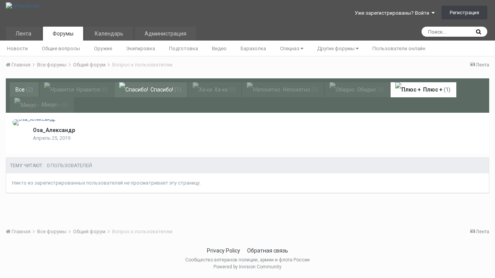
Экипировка (140, 48)
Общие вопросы (61, 48)
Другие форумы (336, 48)
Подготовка (183, 48)
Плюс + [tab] (436, 89)
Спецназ (290, 48)
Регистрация (464, 12)
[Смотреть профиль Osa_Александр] (34, 122)
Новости (17, 48)
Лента (23, 34)
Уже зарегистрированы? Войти (393, 13)
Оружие (103, 48)
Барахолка (253, 48)
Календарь (109, 34)
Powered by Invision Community (247, 267)
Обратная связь (267, 250)
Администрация (165, 34)
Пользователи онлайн (398, 48)
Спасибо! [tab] (165, 89)
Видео (219, 48)
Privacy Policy (223, 250)
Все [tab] (24, 89)
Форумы (63, 34)
